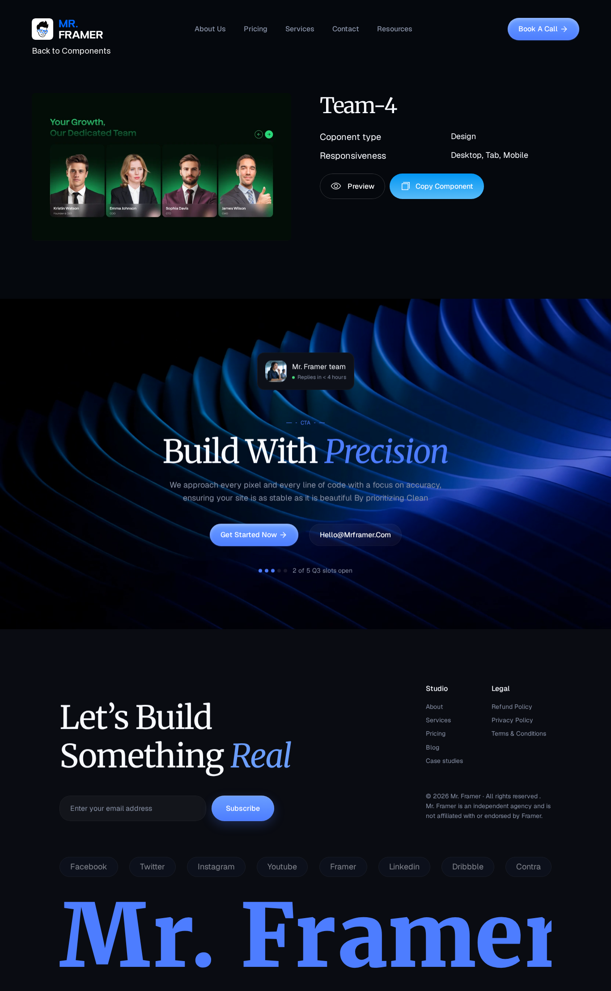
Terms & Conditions (519, 734)
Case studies (444, 761)
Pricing (436, 734)
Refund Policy (512, 707)
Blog (432, 747)
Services (438, 720)
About (434, 707)
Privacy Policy (512, 720)
